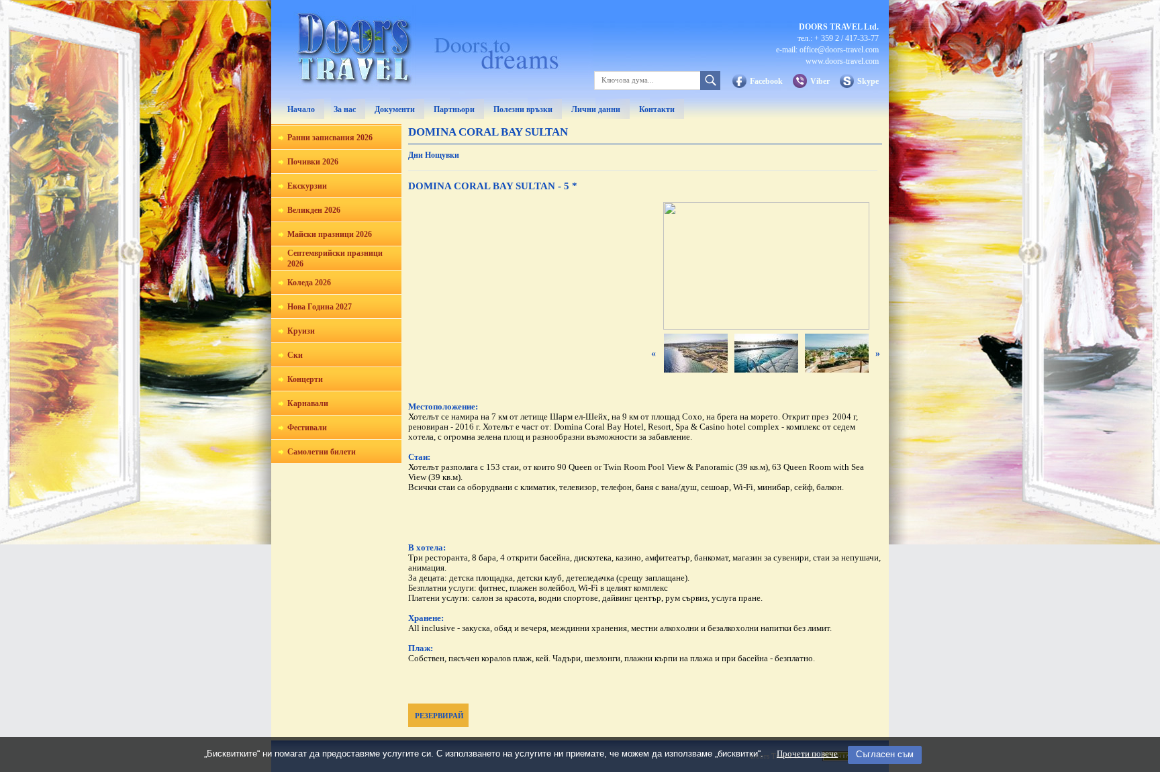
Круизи (301, 331)
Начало (301, 109)
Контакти (657, 109)
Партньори (454, 109)
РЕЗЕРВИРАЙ (439, 716)
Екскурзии (307, 186)
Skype (868, 81)
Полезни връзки (522, 109)
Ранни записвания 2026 (330, 137)
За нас (345, 109)
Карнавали (307, 403)
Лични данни (595, 109)
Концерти (305, 379)
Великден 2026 (313, 210)
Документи (395, 109)
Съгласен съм (885, 754)
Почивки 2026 (312, 161)
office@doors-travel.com (839, 49)
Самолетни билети (321, 451)
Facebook (766, 81)
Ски (295, 355)
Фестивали (307, 427)
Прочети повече (807, 754)
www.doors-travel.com (842, 61)
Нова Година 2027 (319, 306)
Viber (820, 81)
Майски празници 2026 (329, 234)
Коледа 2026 (309, 282)
